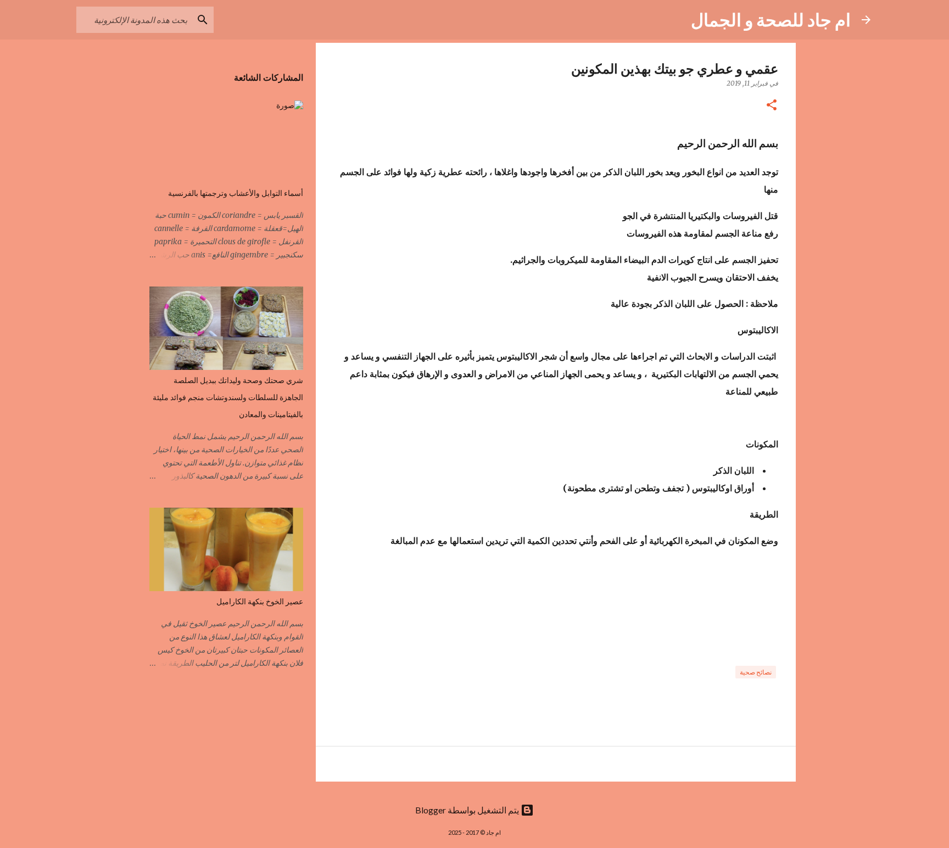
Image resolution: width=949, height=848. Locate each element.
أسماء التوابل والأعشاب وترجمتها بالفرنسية (235, 193)
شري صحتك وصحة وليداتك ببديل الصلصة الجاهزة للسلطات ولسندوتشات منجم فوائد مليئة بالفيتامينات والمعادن (228, 397)
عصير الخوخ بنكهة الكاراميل (259, 601)
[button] (771, 105)
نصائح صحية (756, 672)
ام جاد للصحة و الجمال (771, 19)
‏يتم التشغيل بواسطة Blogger (468, 810)
